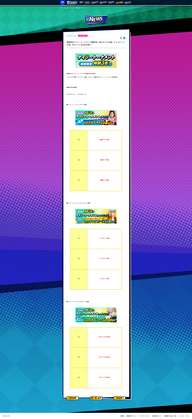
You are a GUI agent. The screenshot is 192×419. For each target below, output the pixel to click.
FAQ (187, 416)
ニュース (66, 8)
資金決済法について (157, 416)
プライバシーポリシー (144, 416)
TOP (61, 8)
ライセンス (181, 416)
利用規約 (122, 416)
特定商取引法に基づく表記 (170, 416)
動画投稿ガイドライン (132, 416)
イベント (72, 8)
